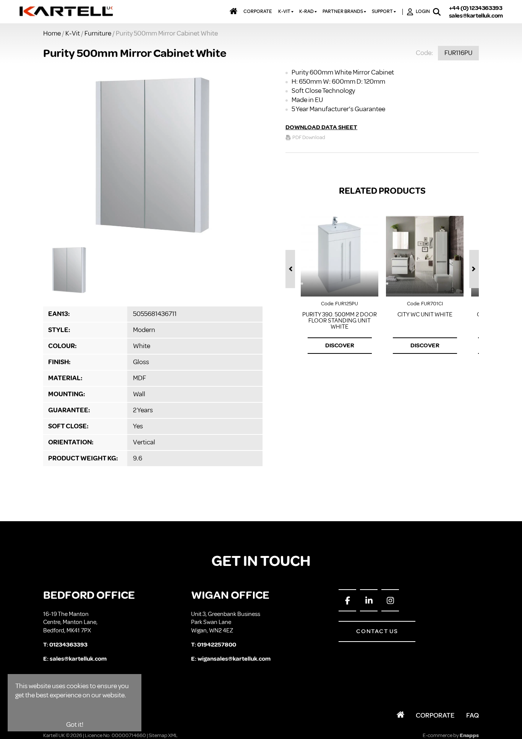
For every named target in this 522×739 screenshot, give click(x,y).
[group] (153, 155)
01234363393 (68, 644)
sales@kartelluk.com (476, 15)
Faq (472, 715)
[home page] (66, 12)
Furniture (97, 33)
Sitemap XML (163, 735)
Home (52, 33)
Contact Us (377, 631)
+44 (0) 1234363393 (476, 8)
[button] (290, 269)
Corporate (435, 715)
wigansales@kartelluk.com (234, 659)
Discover (339, 345)
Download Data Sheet (321, 127)
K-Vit (72, 33)
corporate (257, 11)
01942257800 (216, 644)
